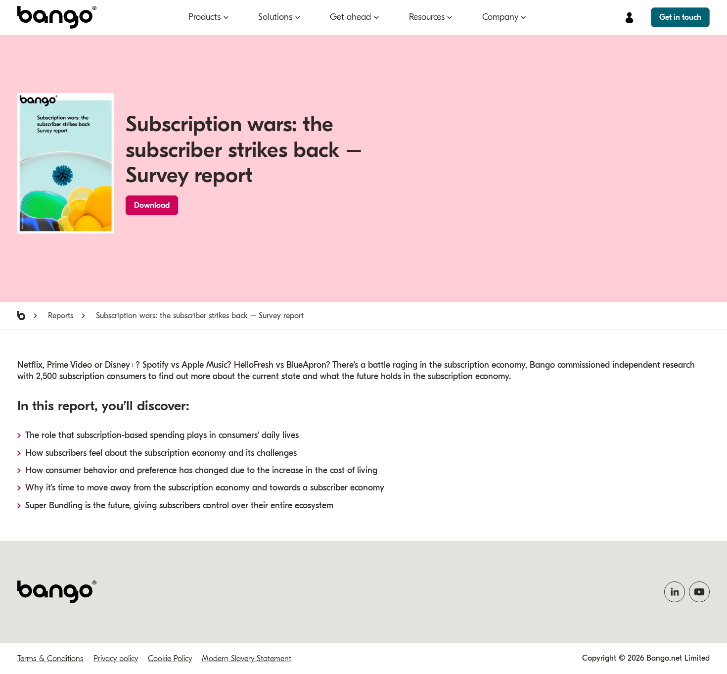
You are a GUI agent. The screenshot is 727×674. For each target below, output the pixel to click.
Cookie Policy (170, 658)
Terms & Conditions (50, 658)
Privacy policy (115, 658)
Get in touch (680, 17)
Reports (60, 315)
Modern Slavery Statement (246, 658)
